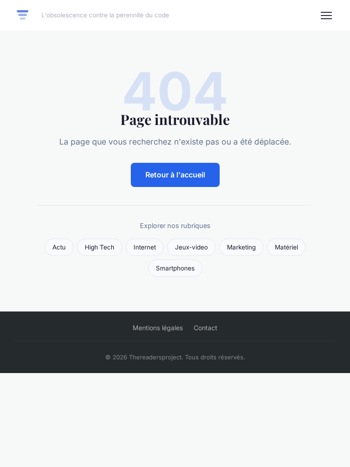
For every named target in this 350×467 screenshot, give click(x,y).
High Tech (99, 247)
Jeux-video (191, 247)
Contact (205, 328)
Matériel (286, 247)
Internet (145, 247)
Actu (59, 247)
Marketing (241, 247)
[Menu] (326, 15)
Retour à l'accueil (175, 174)
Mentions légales (158, 328)
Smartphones (175, 268)
